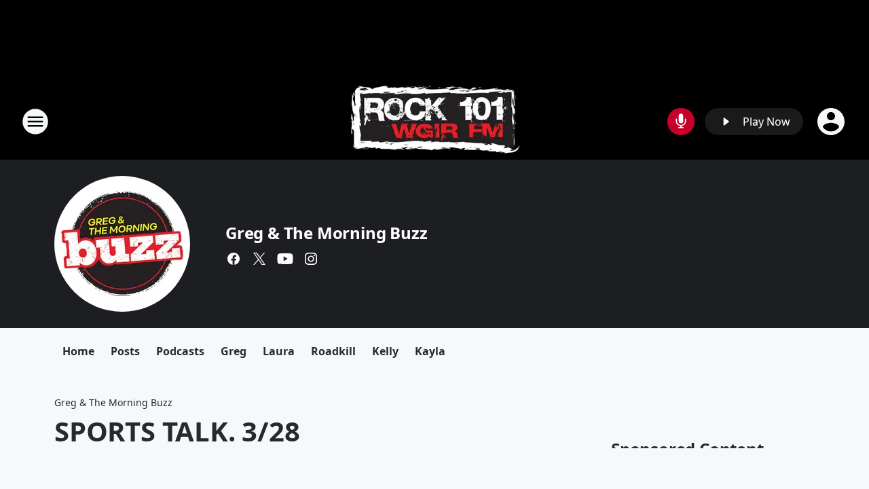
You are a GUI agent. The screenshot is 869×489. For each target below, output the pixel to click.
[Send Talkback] (681, 121)
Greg (233, 351)
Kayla (430, 351)
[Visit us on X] (259, 259)
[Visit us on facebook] (233, 259)
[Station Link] (434, 121)
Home (78, 351)
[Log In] (832, 121)
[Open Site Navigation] (35, 121)
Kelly (385, 351)
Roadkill (333, 351)
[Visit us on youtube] (285, 259)
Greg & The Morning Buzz (326, 232)
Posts (125, 351)
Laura (279, 351)
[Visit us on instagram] (311, 259)
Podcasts (180, 351)
